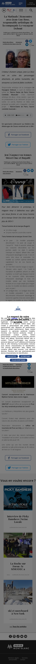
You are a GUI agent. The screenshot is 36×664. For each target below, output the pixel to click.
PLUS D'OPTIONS (18, 360)
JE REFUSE (25, 356)
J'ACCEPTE (11, 356)
